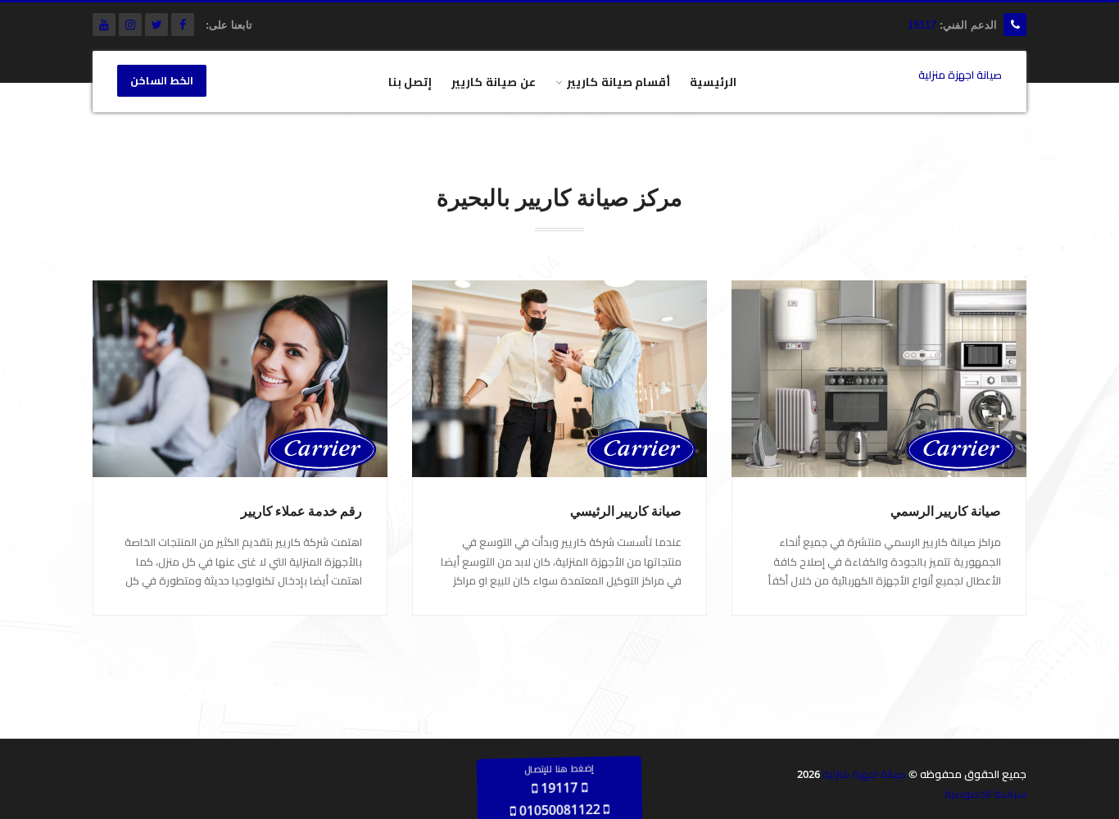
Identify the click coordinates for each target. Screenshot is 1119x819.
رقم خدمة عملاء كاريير (301, 511)
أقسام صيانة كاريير (619, 81)
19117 (922, 25)
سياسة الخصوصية (985, 793)
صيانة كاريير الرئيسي (626, 511)
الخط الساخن (161, 81)
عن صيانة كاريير (493, 81)
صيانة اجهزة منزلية (864, 774)
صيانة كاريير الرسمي (945, 511)
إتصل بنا (410, 81)
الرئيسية (713, 81)
